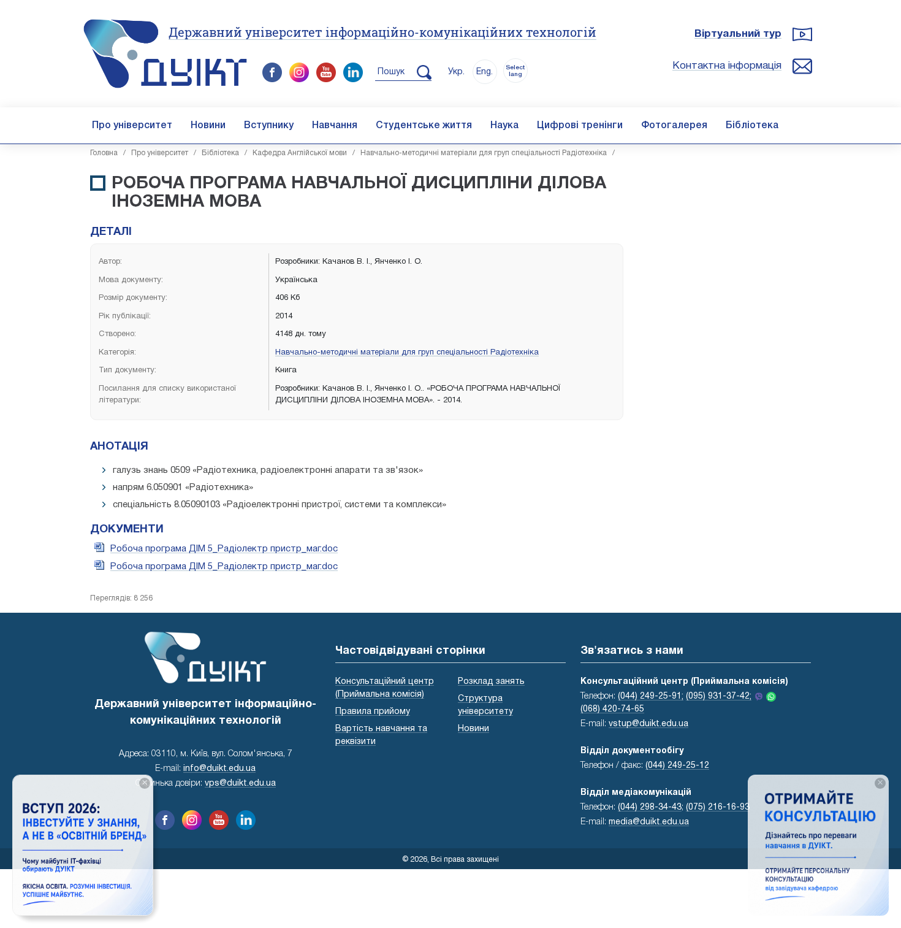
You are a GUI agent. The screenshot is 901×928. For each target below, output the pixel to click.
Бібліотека (752, 125)
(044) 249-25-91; (650, 696)
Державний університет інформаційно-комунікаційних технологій (382, 32)
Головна (104, 153)
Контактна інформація (726, 66)
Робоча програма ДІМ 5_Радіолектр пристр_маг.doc (224, 549)
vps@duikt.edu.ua (240, 784)
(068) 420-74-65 (612, 709)
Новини (208, 125)
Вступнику (269, 125)
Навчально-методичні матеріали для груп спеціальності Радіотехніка (483, 153)
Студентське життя (424, 125)
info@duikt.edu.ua (219, 769)
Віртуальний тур (737, 34)
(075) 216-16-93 (718, 807)
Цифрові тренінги (580, 125)
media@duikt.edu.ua (649, 822)
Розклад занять (491, 682)
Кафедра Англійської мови (300, 153)
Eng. (484, 72)
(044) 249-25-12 (677, 766)
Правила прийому (372, 712)
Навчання (334, 125)
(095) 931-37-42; (718, 696)
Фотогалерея (674, 125)
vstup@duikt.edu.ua (648, 724)
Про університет (132, 125)
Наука (504, 125)
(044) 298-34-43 (650, 807)
